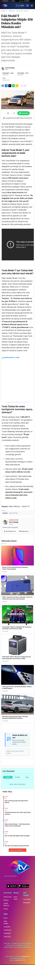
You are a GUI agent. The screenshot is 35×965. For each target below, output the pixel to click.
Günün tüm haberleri (16, 850)
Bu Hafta (17, 777)
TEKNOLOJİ (7, 930)
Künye (6, 909)
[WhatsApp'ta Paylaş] (13, 85)
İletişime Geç (24, 531)
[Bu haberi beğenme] (14, 113)
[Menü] (32, 5)
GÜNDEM (7, 927)
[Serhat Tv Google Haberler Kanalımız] (2, 85)
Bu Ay (27, 777)
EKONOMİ (7, 933)
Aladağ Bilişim (25, 956)
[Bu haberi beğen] (8, 113)
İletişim (6, 900)
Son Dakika (27, 899)
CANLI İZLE (7, 937)
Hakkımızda (8, 897)
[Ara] (27, 5)
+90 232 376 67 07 (20, 960)
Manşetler (26, 903)
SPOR (5, 918)
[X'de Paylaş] (9, 85)
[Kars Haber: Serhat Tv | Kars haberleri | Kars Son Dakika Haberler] (4, 5)
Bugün (8, 777)
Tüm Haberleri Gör (11, 531)
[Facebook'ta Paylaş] (6, 85)
